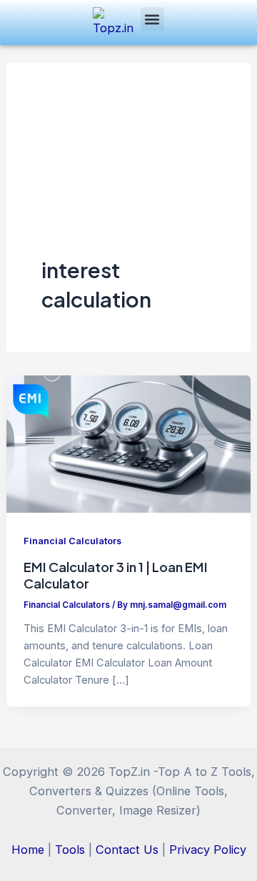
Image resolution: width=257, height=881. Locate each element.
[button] (152, 19)
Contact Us (127, 849)
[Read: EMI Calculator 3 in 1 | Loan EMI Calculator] (128, 442)
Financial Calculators (72, 541)
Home (27, 849)
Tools (70, 849)
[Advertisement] (128, 176)
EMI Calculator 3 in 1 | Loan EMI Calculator (116, 574)
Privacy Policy (207, 849)
